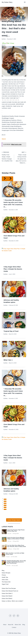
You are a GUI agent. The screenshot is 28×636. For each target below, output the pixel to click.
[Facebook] (10, 615)
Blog (3, 570)
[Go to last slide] (4, 178)
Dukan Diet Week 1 (7, 593)
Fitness (4, 575)
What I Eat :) (8, 360)
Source (4, 139)
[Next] (10, 178)
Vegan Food (5, 584)
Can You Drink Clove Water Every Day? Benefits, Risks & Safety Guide (16, 546)
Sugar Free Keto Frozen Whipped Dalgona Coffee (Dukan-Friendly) (15, 538)
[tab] (5, 499)
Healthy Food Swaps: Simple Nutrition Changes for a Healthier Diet (7, 157)
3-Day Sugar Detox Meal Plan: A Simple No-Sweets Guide (13, 269)
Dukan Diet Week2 (7, 598)
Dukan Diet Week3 (7, 596)
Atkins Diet (18, 624)
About (4, 624)
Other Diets (5, 579)
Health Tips (5, 18)
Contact (14, 627)
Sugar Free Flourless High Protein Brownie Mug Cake (16, 530)
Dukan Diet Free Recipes (9, 588)
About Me (10, 624)
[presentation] (14, 189)
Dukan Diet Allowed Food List (10, 591)
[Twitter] (14, 615)
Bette (4, 39)
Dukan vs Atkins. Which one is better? (12, 601)
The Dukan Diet (6, 582)
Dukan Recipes (6, 573)
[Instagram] (18, 615)
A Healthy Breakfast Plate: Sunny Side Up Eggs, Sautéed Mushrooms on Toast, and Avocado (16, 562)
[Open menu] (24, 2)
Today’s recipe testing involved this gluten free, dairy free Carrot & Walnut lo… (21, 158)
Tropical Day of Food (11, 331)
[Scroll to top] (24, 633)
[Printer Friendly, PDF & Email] (8, 43)
